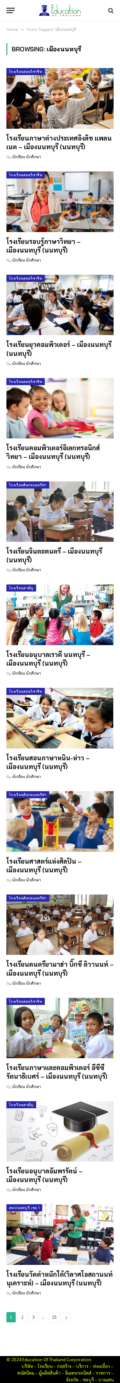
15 (54, 1317)
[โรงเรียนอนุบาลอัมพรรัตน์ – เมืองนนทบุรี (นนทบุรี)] (60, 1131)
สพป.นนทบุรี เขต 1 (24, 1208)
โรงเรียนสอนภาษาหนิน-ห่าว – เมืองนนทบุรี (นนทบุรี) (48, 762)
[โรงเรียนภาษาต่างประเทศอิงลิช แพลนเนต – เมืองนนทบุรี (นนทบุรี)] (60, 98)
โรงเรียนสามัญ (21, 588)
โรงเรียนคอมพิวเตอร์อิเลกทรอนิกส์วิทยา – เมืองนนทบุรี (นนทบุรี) (53, 452)
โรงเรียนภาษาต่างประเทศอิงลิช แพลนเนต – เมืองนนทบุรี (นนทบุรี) (59, 142)
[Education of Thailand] (60, 10)
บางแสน (106, 1379)
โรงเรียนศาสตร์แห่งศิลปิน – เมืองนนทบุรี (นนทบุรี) (44, 865)
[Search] (110, 10)
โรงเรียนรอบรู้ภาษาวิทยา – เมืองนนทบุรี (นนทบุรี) (43, 245)
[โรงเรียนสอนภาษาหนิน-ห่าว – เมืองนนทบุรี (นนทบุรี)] (60, 718)
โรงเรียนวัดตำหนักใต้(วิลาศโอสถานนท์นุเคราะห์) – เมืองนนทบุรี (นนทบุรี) (59, 1278)
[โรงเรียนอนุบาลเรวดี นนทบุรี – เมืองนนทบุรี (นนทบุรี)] (60, 614)
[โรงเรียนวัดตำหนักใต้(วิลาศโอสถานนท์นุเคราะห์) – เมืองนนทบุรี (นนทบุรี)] (60, 1234)
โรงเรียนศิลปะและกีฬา (28, 485)
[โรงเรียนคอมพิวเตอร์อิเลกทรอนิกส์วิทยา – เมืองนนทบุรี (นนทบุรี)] (60, 408)
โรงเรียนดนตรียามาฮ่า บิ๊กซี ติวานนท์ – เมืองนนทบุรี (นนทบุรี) (60, 968)
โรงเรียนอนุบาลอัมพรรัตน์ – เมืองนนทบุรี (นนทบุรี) (44, 1175)
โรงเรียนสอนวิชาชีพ (25, 71)
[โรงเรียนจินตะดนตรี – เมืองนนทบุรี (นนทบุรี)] (60, 511)
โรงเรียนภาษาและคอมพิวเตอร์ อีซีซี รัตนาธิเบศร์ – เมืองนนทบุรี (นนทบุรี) (56, 1071)
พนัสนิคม (25, 1373)
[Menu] (10, 10)
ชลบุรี (88, 1379)
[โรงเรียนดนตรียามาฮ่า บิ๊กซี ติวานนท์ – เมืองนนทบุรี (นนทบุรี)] (60, 925)
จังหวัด (72, 1379)
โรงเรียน (45, 1366)
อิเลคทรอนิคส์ (78, 1373)
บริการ (82, 1366)
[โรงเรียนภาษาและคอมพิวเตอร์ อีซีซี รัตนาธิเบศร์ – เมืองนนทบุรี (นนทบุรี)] (60, 1028)
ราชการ (103, 1373)
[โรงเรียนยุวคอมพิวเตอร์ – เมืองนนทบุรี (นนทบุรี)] (60, 305)
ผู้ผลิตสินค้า (49, 1373)
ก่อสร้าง (64, 1366)
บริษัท (27, 1366)
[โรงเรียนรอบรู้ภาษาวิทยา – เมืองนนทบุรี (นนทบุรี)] (60, 201)
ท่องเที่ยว (101, 1366)
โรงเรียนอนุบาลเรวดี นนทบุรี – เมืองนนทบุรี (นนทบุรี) (48, 658)
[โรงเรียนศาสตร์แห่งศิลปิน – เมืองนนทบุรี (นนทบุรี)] (60, 821)
